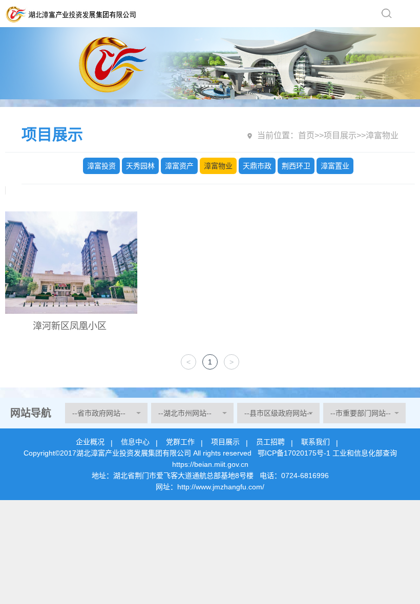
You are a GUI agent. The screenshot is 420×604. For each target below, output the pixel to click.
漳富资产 (179, 166)
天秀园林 (140, 166)
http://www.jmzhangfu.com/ (220, 487)
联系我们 (315, 442)
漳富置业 (335, 166)
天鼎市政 (257, 166)
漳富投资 (101, 166)
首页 (306, 135)
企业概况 (90, 442)
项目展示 (340, 135)
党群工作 (180, 442)
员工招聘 (270, 442)
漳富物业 (218, 166)
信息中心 (135, 442)
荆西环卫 (296, 166)
